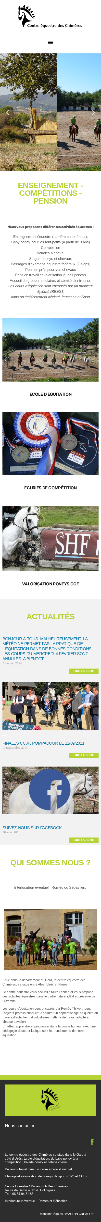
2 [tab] (45, 167)
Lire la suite (84, 671)
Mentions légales (51, 1214)
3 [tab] (50, 167)
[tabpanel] (50, 112)
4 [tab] (55, 167)
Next (93, 112)
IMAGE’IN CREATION (79, 1214)
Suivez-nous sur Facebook (32, 828)
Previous (7, 112)
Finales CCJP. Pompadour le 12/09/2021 (43, 743)
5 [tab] (60, 167)
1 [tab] (40, 167)
